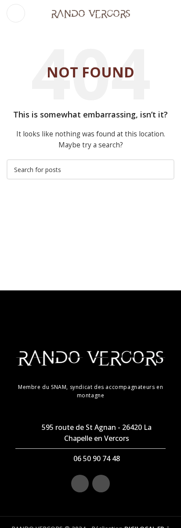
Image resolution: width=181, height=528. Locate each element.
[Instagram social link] (80, 483)
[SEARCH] (164, 169)
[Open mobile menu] (15, 13)
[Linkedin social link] (101, 483)
